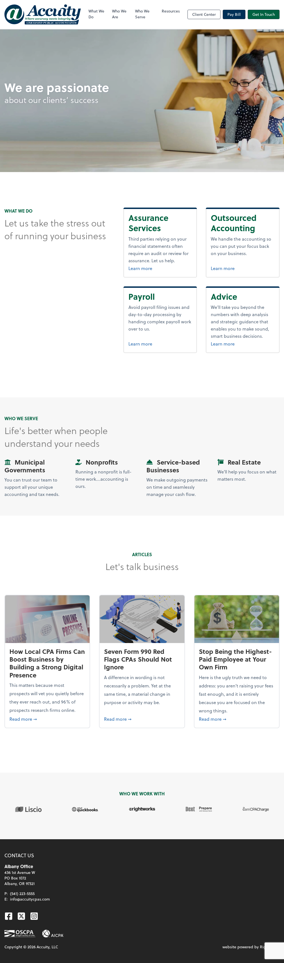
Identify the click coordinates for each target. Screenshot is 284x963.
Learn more (140, 268)
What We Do (96, 14)
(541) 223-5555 (22, 893)
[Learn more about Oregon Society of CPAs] (20, 933)
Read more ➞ (47, 718)
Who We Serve (142, 14)
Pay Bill (234, 14)
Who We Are (119, 14)
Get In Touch (263, 14)
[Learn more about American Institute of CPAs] (53, 933)
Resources (171, 11)
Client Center (204, 14)
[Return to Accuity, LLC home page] (42, 14)
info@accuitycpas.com (30, 899)
